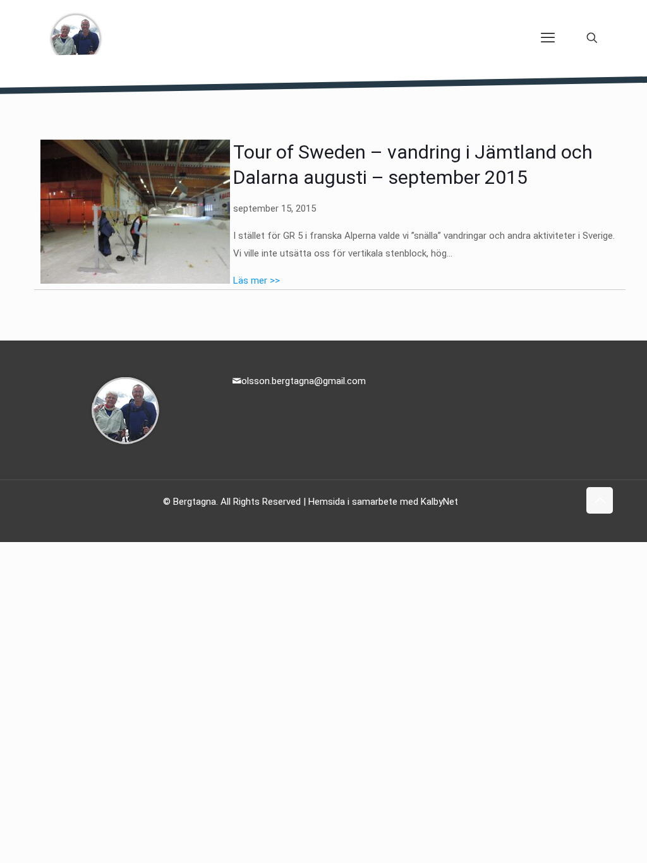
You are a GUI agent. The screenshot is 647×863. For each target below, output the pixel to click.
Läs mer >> (256, 280)
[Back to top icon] (599, 500)
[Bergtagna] (76, 38)
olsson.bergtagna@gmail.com (303, 381)
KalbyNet (439, 501)
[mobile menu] (548, 38)
